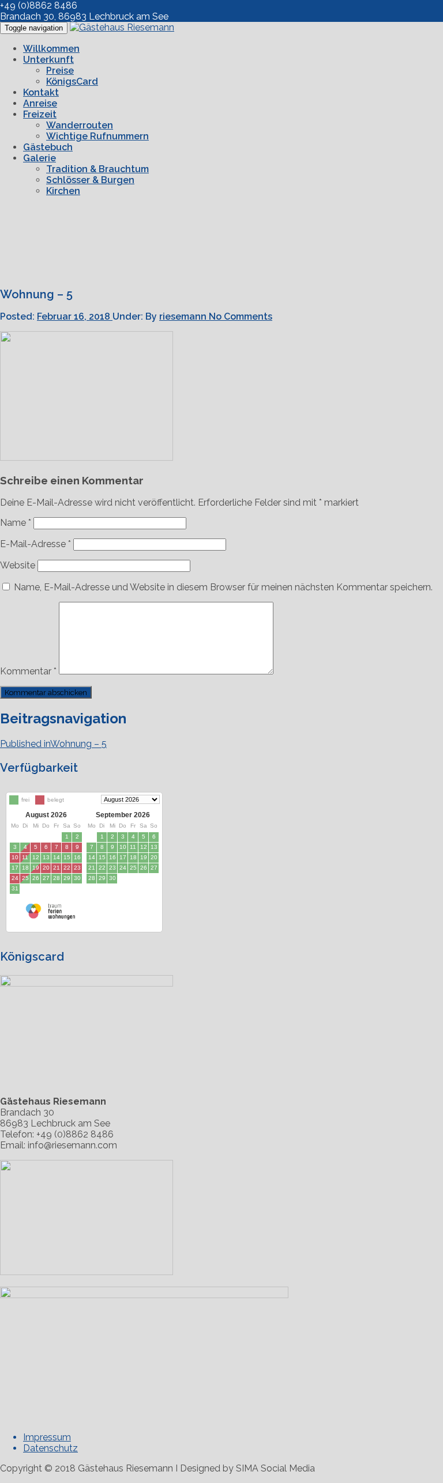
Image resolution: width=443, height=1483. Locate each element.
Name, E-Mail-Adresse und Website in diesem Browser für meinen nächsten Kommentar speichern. (223, 587)
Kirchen (63, 190)
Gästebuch (48, 147)
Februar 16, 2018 (74, 316)
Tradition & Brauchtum (97, 169)
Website (17, 565)
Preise (60, 70)
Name (15, 522)
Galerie (39, 158)
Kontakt (41, 92)
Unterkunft (48, 59)
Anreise (40, 103)
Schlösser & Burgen (90, 180)
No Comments (240, 316)
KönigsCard (72, 81)
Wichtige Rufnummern (97, 136)
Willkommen (51, 48)
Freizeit (40, 114)
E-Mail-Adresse (35, 543)
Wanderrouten (79, 125)
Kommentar (28, 671)
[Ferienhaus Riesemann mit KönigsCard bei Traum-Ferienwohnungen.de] (49, 916)
